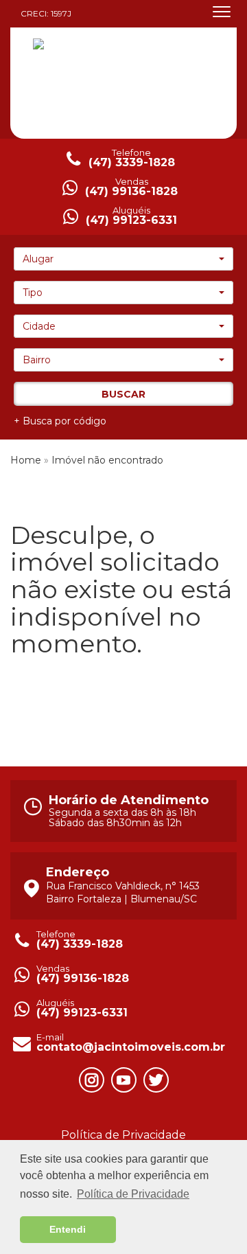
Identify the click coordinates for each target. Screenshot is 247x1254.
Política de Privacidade (123, 1134)
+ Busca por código (60, 421)
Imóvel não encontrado (107, 460)
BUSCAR (123, 394)
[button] (123, 259)
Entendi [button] (67, 1229)
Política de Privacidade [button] (133, 1194)
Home (25, 460)
